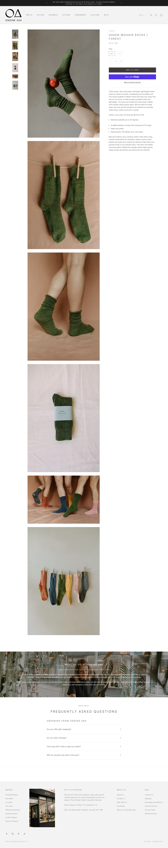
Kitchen (66, 15)
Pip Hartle (9, 798)
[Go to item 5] (15, 76)
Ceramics (53, 15)
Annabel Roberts (11, 795)
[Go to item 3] (15, 56)
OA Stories (121, 806)
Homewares (80, 15)
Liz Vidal (8, 802)
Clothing (95, 15)
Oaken (112, 31)
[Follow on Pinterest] (18, 834)
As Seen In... (121, 798)
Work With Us (122, 802)
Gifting (40, 15)
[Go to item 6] (15, 85)
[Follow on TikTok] (24, 834)
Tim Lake (8, 806)
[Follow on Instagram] (12, 834)
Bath (106, 15)
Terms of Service (151, 806)
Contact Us (149, 795)
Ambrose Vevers (11, 814)
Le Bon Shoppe (11, 817)
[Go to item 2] (15, 45)
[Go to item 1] (15, 34)
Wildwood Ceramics (12, 810)
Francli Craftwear (11, 821)
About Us (120, 795)
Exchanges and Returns (154, 802)
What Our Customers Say (126, 810)
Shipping (148, 798)
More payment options (132, 82)
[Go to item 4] (15, 67)
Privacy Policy (150, 810)
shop (143, 674)
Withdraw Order (151, 814)
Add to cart (132, 70)
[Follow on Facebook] (6, 834)
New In (29, 15)
